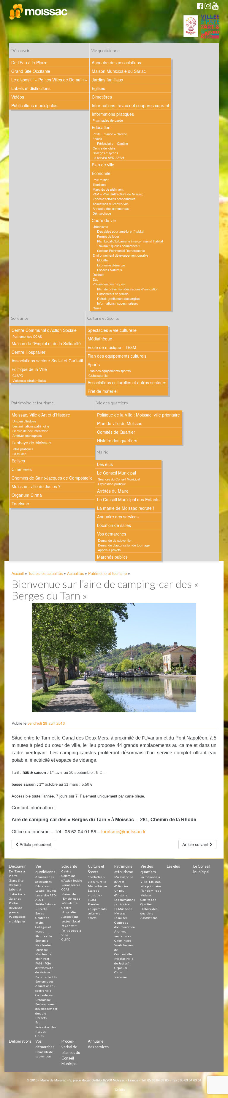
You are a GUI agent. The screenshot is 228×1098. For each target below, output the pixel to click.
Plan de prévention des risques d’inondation (127, 289)
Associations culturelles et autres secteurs (127, 382)
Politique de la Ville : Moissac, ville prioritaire (138, 415)
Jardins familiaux (107, 80)
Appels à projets (109, 550)
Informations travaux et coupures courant (130, 105)
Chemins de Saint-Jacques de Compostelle (52, 478)
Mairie (102, 451)
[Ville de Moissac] (38, 11)
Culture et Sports (103, 318)
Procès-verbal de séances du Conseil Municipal (70, 1052)
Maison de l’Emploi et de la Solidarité (46, 343)
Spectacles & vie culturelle (112, 330)
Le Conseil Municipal (116, 473)
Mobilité (102, 260)
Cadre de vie (104, 220)
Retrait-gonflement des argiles (118, 298)
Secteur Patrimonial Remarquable (121, 250)
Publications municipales (34, 105)
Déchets (98, 274)
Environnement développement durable (120, 255)
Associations (148, 917)
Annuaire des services (118, 517)
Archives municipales (27, 435)
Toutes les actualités (45, 573)
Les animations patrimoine (30, 426)
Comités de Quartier (116, 432)
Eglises (98, 88)
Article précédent (34, 844)
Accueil (18, 573)
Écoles (97, 138)
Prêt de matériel (103, 391)
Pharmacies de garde (108, 120)
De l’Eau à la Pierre (29, 62)
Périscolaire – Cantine (112, 143)
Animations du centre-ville (111, 204)
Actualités (75, 573)
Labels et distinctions (30, 88)
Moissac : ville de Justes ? (36, 486)
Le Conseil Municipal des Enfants (128, 499)
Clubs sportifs (97, 375)
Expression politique (112, 484)
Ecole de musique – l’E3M (112, 347)
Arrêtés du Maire (113, 491)
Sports (94, 364)
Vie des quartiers (112, 402)
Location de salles (114, 525)
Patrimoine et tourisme (32, 402)
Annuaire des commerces (111, 208)
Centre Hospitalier (28, 352)
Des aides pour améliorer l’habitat (120, 231)
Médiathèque (100, 339)
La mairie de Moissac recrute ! (125, 508)
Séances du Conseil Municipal (119, 479)
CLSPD (17, 375)
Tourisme (99, 184)
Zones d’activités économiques (114, 199)
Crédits (120, 1089)
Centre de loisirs (104, 148)
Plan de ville (103, 165)
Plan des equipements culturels (117, 356)
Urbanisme (100, 226)
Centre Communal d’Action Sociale (44, 330)
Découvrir (20, 50)
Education (101, 127)
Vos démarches (111, 534)
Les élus (105, 464)
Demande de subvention (115, 540)
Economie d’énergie (111, 265)
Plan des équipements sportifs (109, 371)
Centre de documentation (30, 431)
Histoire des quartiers (117, 440)
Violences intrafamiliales (29, 380)
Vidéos (17, 97)
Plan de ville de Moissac (119, 423)
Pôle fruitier (101, 180)
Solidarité (19, 318)
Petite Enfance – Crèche (110, 134)
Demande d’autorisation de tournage (124, 545)
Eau (95, 279)
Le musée (19, 453)
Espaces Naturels (109, 270)
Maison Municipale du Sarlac (119, 71)
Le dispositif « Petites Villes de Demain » (49, 80)
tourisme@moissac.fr (123, 831)
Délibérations (20, 1041)
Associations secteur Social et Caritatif (47, 361)
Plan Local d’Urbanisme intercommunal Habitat (130, 241)
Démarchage (102, 213)
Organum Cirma (27, 495)
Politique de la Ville (29, 369)
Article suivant (196, 844)
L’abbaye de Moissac (31, 443)
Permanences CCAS (27, 336)
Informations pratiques (113, 114)
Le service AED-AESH (108, 157)
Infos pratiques (22, 449)
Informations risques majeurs (117, 303)
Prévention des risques (109, 284)
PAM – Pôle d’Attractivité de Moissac (118, 194)
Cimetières (102, 97)
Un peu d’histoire (24, 421)
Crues (97, 308)
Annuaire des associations (116, 62)
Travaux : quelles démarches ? (118, 246)
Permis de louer (108, 236)
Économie (101, 173)
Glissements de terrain (113, 294)
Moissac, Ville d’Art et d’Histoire (41, 415)
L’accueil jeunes (45, 890)
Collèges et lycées (105, 153)
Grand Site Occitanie (30, 71)
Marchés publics (112, 557)
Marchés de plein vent (108, 189)
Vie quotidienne (105, 50)
